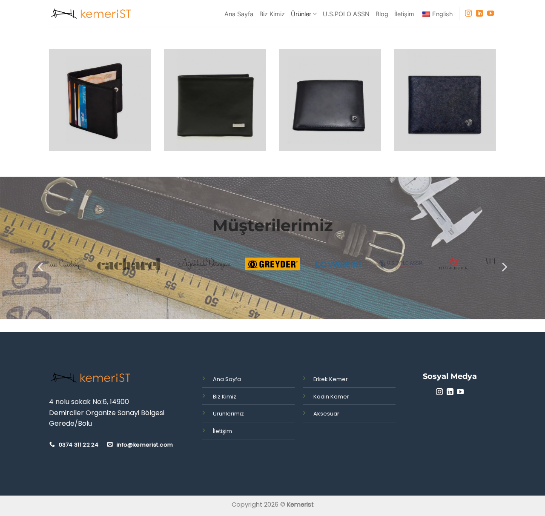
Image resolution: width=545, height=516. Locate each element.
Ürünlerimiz (228, 414)
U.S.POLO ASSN (346, 13)
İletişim (404, 13)
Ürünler (301, 13)
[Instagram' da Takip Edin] (468, 13)
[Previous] (41, 267)
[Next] (503, 267)
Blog (382, 13)
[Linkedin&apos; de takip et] (479, 13)
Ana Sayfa (238, 13)
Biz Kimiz (272, 13)
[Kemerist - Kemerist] (91, 14)
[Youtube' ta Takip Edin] (490, 13)
